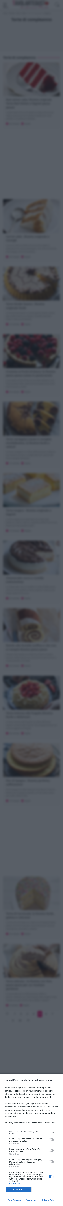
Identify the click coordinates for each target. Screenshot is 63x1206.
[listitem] (31, 1132)
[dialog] (31, 1140)
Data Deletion (14, 1200)
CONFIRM (19, 1189)
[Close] (57, 1080)
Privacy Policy (49, 1200)
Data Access (31, 1200)
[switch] (51, 1139)
